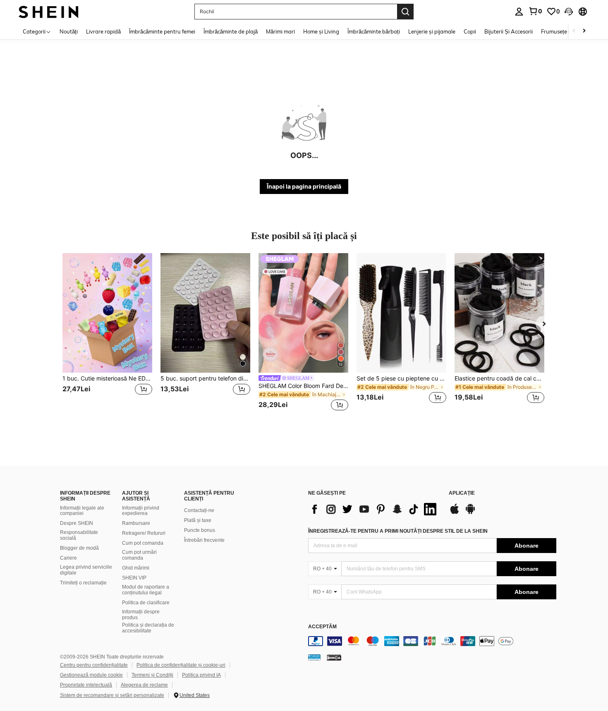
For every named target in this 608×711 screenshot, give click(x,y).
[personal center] (519, 12)
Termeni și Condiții (152, 675)
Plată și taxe (197, 520)
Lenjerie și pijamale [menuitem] (431, 31)
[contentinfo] (432, 641)
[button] (569, 12)
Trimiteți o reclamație (83, 583)
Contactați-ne (199, 510)
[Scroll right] (584, 31)
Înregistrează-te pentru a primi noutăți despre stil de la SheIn (398, 531)
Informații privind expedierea (140, 511)
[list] (374, 509)
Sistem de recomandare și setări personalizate (112, 695)
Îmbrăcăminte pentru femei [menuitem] (162, 31)
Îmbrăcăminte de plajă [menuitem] (230, 31)
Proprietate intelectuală (86, 685)
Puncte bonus (199, 530)
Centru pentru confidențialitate (94, 665)
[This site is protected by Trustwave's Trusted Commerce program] (314, 657)
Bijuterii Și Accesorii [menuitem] (508, 31)
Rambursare (136, 523)
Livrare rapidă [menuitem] (103, 31)
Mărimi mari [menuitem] (280, 31)
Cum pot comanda (142, 543)
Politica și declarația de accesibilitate (148, 628)
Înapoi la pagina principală (304, 186)
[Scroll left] (574, 31)
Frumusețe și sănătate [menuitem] (568, 31)
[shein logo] (49, 11)
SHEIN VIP (134, 578)
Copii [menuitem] (470, 31)
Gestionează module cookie (91, 675)
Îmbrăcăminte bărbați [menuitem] (373, 31)
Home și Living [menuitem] (321, 31)
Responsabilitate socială (79, 535)
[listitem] (107, 333)
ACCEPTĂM (322, 627)
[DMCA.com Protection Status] (334, 657)
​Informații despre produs (141, 614)
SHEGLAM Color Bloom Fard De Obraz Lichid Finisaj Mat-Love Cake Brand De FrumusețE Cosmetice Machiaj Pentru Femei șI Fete (303, 386)
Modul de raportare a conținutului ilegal (145, 590)
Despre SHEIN (76, 523)
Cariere (68, 558)
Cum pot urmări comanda (139, 555)
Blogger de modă (79, 548)
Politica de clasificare (146, 603)
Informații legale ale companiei (82, 511)
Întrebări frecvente (204, 540)
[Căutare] (405, 11)
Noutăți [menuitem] (69, 31)
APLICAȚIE (462, 493)
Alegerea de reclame (144, 685)
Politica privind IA (201, 675)
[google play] (470, 513)
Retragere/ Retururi (143, 533)
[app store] (454, 513)
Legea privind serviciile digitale (86, 570)
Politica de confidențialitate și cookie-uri (180, 665)
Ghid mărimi (135, 568)
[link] (535, 11)
